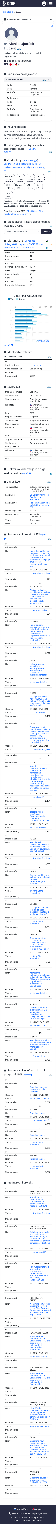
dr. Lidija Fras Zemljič (40, 1098)
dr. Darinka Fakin (38, 1025)
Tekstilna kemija (37, 1113)
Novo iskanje (7, 12)
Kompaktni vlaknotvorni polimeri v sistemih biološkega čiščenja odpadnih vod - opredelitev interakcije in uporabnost (40, 979)
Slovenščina (22, 1509)
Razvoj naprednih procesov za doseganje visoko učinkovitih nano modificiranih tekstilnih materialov (39, 943)
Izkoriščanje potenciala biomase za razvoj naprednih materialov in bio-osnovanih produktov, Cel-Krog (40, 1413)
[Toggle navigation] (50, 4)
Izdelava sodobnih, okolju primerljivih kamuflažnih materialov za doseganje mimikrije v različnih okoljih (40, 1013)
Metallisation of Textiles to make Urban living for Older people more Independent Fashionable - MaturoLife (40, 1343)
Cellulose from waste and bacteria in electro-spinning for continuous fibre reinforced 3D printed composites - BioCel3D (40, 1237)
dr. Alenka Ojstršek (39, 610)
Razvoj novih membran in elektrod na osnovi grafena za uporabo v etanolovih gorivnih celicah (40, 846)
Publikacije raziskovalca (19, 19)
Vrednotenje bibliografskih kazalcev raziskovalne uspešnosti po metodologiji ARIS (25, 167)
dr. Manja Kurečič (38, 712)
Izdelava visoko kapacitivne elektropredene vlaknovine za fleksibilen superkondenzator (38, 669)
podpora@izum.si (38, 1513)
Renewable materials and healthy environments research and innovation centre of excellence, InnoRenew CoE (39, 1273)
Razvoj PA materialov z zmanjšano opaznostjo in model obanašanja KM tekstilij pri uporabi (40, 1044)
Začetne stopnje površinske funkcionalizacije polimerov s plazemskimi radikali (39, 816)
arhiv (27, 214)
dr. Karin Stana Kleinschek (36, 891)
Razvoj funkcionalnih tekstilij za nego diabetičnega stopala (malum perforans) (39, 910)
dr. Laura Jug (36, 365)
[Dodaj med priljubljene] (51, 25)
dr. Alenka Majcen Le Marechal (39, 1167)
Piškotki (18, 1520)
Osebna (33, 148)
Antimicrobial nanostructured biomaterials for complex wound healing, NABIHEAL (39, 1201)
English (38, 1509)
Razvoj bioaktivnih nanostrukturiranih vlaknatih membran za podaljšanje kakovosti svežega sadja (40, 701)
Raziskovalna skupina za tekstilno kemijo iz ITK (40, 504)
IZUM (16, 1517)
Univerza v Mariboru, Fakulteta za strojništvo (39, 497)
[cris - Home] (8, 3)
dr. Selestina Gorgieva (40, 573)
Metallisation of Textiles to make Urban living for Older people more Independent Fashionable (40, 1378)
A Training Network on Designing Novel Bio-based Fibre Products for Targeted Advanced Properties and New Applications (40, 1309)
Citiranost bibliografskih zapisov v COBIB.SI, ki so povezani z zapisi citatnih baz (23, 244)
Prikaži (46, 231)
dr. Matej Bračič (37, 797)
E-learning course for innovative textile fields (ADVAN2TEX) (39, 1479)
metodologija (30, 160)
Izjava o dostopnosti (32, 1520)
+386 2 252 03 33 (19, 1513)
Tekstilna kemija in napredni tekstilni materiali (38, 1089)
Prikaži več (43, 340)
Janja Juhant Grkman (39, 1426)
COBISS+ (8, 152)
